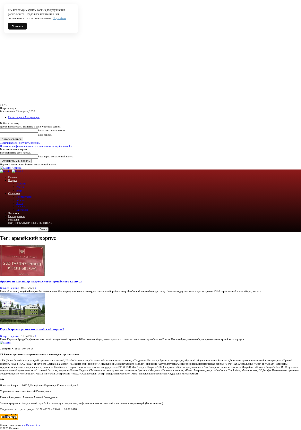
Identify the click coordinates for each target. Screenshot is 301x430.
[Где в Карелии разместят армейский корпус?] (22, 322)
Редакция (13, 219)
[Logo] (6, 171)
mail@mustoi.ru (31, 425)
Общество (14, 193)
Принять (17, 26)
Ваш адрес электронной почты (56, 156)
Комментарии (24, 196)
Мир (19, 190)
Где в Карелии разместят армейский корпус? (32, 329)
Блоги (19, 203)
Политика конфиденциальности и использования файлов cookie (36, 146)
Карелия (21, 183)
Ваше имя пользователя (51, 130)
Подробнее (59, 18)
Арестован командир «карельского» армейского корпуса (41, 281)
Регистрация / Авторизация (24, 117)
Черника (14, 287)
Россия (20, 186)
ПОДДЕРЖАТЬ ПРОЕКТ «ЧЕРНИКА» (30, 222)
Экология (13, 213)
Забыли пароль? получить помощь (20, 142)
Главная (12, 177)
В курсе (12, 180)
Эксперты (22, 209)
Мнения (21, 199)
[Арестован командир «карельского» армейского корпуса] (22, 274)
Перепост (21, 206)
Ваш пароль (45, 134)
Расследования (16, 216)
